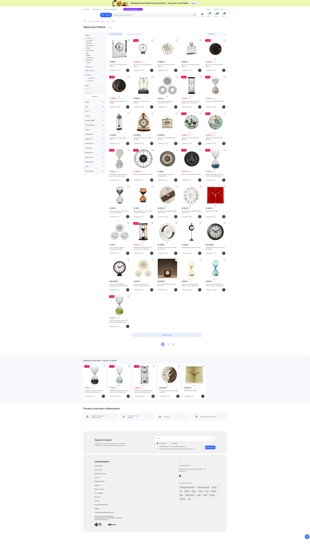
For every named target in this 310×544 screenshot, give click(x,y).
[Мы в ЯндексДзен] (190, 476)
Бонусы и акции (99, 489)
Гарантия (97, 485)
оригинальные (90, 50)
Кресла (194, 491)
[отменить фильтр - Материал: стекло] (110, 34)
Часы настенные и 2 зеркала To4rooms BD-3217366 (165, 102)
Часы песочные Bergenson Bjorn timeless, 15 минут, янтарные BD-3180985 (190, 285)
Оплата (97, 477)
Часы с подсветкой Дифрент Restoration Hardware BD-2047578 (118, 284)
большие (88, 48)
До (87, 92)
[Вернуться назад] (84, 21)
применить (95, 96)
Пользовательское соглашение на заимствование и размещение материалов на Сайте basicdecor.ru (108, 517)
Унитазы (212, 495)
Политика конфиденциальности (104, 512)
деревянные (89, 60)
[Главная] (91, 15)
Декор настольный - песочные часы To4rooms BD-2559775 (119, 211)
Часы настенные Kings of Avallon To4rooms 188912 (166, 175)
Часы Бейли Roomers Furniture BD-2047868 (143, 138)
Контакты (97, 497)
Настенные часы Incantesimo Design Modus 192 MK (167, 248)
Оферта (97, 508)
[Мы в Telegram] (193, 476)
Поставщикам (99, 493)
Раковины (182, 499)
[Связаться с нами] (307, 536)
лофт (87, 53)
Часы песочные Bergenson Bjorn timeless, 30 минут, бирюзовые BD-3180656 (215, 285)
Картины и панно (190, 495)
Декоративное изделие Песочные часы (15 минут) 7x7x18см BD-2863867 (143, 248)
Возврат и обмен (100, 481)
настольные (89, 40)
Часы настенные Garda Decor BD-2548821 (214, 65)
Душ (189, 499)
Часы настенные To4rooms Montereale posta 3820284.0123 (142, 284)
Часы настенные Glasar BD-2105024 (191, 174)
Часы (87, 35)
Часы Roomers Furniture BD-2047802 (191, 247)
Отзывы (97, 501)
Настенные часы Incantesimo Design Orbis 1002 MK (167, 211)
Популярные (211, 34)
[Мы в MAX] (180, 476)
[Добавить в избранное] (128, 40)
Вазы (181, 495)
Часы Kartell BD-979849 (212, 211)
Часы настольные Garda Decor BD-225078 (118, 65)
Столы (207, 491)
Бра (181, 491)
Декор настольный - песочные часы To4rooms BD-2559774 (143, 211)
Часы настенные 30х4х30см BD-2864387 (190, 138)
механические (90, 45)
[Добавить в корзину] (127, 70)
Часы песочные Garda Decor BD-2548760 (142, 102)
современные (89, 57)
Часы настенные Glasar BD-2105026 (143, 174)
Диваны (187, 491)
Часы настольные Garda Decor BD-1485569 (191, 65)
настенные (89, 38)
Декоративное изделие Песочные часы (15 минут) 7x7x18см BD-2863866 (191, 102)
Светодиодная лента (203, 487)
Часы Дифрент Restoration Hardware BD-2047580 (215, 248)
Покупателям (99, 466)
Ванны (205, 495)
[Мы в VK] (187, 476)
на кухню (88, 62)
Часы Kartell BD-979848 (190, 390)
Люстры (214, 487)
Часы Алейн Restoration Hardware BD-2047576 (167, 284)
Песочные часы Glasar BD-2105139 (215, 101)
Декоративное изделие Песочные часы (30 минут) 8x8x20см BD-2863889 (94, 391)
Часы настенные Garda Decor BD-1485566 (166, 65)
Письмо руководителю (101, 504)
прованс (88, 55)
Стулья (200, 491)
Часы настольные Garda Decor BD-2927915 (167, 138)
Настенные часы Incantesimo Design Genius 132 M (191, 211)
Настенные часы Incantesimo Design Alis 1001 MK (168, 391)
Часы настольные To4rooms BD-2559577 (117, 138)
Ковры (199, 495)
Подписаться (210, 447)
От (87, 89)
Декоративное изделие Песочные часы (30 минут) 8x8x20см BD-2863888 (118, 321)
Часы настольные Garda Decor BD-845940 (143, 65)
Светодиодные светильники (187, 487)
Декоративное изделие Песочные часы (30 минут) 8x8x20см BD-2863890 (215, 175)
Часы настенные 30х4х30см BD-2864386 (214, 138)
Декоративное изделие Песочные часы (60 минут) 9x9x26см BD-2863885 (118, 391)
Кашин (208, 9)
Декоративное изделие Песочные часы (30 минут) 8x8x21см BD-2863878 (118, 175)
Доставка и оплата (100, 473)
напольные (89, 43)
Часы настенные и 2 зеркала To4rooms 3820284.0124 (117, 248)
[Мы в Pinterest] (183, 476)
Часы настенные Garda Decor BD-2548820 (118, 102)
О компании (86, 9)
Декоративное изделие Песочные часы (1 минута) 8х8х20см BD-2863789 (143, 391)
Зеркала (214, 491)
